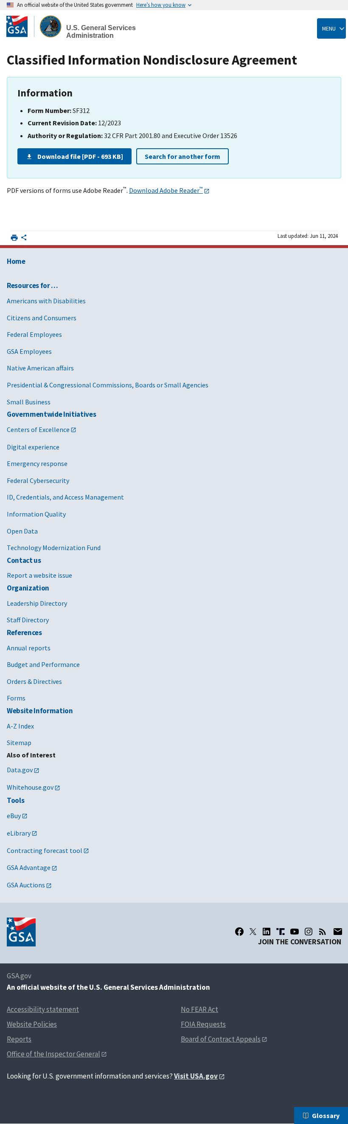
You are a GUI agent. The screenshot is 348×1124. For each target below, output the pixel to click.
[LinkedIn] (266, 931)
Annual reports (29, 648)
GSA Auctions (26, 885)
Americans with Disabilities (46, 301)
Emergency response (37, 463)
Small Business (29, 402)
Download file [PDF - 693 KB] (80, 156)
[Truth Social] (280, 931)
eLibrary (19, 833)
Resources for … (32, 285)
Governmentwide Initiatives (51, 414)
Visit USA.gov (196, 1076)
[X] (253, 931)
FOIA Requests (203, 1024)
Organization (28, 588)
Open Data (22, 531)
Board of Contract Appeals (221, 1039)
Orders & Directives (34, 681)
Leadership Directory (37, 603)
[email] (337, 931)
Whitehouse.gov (30, 787)
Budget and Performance (43, 664)
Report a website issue (39, 575)
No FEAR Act (199, 1009)
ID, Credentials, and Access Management (65, 497)
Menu (329, 28)
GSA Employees (29, 351)
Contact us (24, 560)
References (24, 632)
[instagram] (308, 931)
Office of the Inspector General (53, 1054)
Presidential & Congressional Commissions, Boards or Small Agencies (107, 385)
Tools (15, 800)
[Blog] (322, 931)
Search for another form (182, 156)
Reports (19, 1039)
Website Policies (32, 1024)
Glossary (326, 1115)
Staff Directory (28, 620)
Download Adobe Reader (166, 190)
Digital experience (33, 447)
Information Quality (36, 514)
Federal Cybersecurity (38, 480)
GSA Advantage (29, 867)
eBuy (14, 815)
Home (16, 261)
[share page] (24, 239)
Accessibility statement (43, 1009)
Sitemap (19, 742)
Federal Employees (34, 334)
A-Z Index (20, 726)
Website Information (40, 710)
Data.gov (20, 769)
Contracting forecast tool (44, 850)
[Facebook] (239, 931)
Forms (16, 698)
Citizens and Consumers (41, 317)
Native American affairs (40, 368)
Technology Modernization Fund (54, 547)
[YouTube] (294, 931)
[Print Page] (14, 238)
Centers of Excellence (38, 429)
